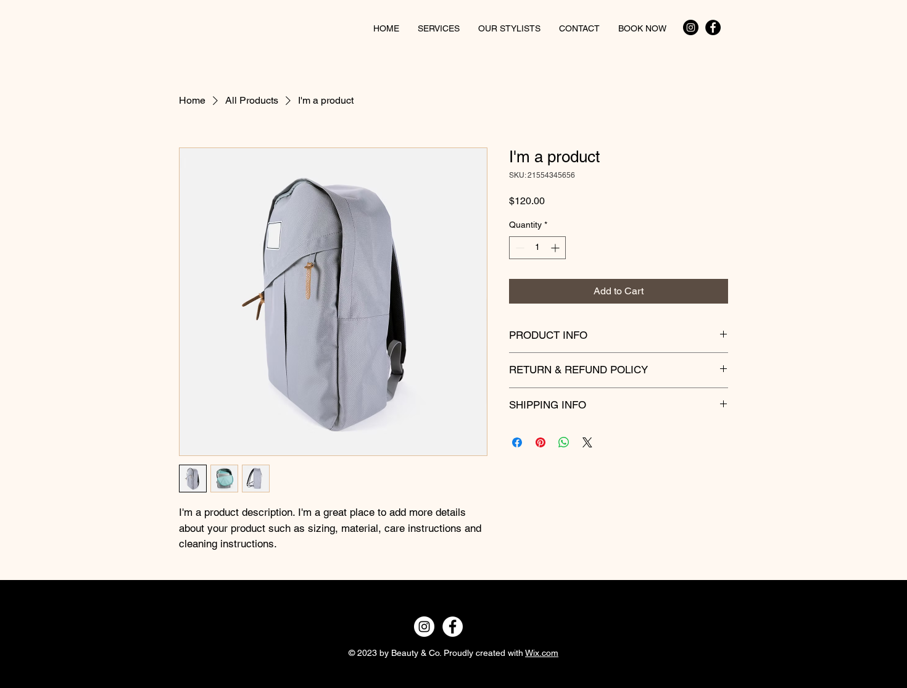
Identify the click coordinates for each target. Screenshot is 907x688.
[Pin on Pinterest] (540, 442)
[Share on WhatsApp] (564, 442)
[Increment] (556, 248)
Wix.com (541, 653)
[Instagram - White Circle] (424, 626)
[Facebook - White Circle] (452, 626)
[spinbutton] (537, 248)
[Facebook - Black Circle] (713, 27)
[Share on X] (587, 442)
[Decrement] (518, 248)
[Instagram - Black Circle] (690, 27)
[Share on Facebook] (517, 442)
